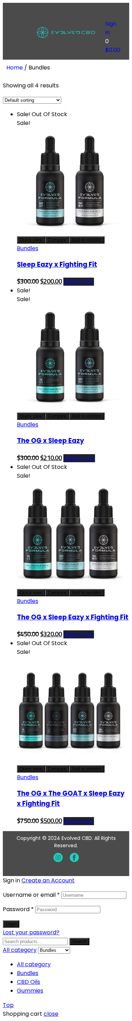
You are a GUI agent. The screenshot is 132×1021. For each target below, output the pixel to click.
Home (14, 68)
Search (79, 941)
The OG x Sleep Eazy (50, 440)
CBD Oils (28, 982)
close (51, 1014)
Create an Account (48, 880)
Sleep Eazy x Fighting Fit (57, 264)
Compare (57, 240)
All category (34, 964)
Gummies (30, 991)
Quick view (31, 240)
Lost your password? (31, 932)
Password (18, 909)
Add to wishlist (87, 240)
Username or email (31, 895)
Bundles (27, 248)
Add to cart (79, 458)
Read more (78, 282)
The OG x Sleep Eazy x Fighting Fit (72, 617)
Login (11, 924)
